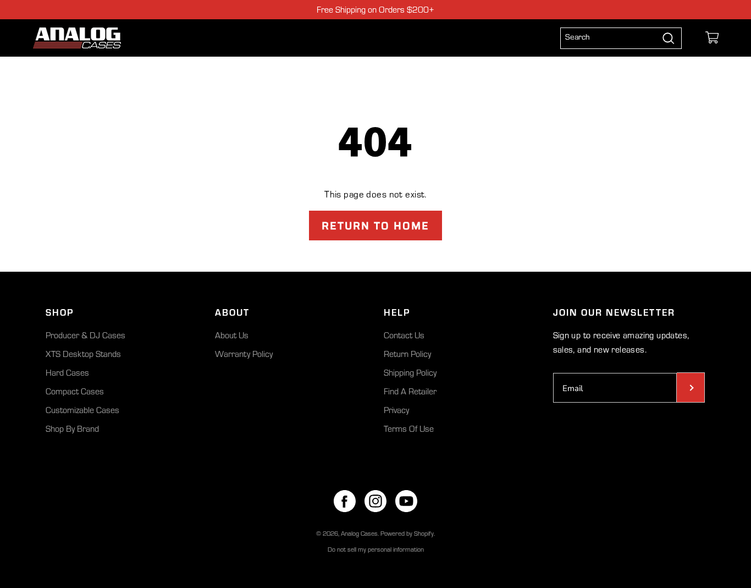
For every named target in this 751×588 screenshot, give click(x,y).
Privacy (396, 409)
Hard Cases (67, 372)
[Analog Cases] (77, 38)
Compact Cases (75, 391)
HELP (397, 312)
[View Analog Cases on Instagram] (375, 501)
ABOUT (232, 312)
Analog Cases (359, 533)
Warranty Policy (244, 353)
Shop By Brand (72, 428)
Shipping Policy (410, 372)
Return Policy (407, 353)
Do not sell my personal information (376, 549)
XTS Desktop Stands (83, 353)
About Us (232, 334)
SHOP (60, 312)
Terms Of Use (409, 428)
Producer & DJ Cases (85, 334)
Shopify (424, 533)
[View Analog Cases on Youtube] (406, 501)
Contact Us (404, 334)
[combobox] (611, 38)
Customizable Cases (82, 409)
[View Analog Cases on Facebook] (345, 501)
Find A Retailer (410, 391)
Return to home (375, 225)
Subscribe (691, 387)
